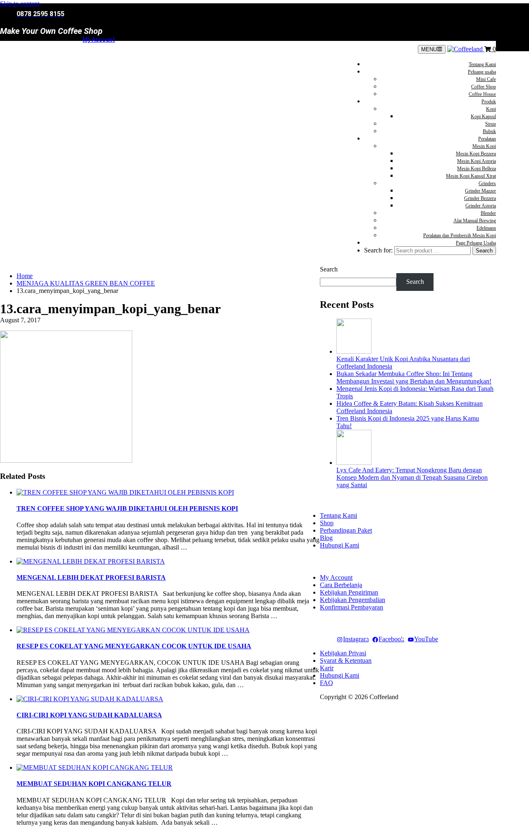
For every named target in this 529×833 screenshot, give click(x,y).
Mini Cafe (486, 79)
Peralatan (487, 139)
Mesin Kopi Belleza (476, 168)
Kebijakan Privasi (343, 653)
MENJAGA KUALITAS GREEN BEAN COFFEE (86, 283)
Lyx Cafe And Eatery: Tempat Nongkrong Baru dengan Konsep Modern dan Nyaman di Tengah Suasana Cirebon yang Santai (412, 477)
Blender (488, 213)
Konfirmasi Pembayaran (351, 607)
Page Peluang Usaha (476, 243)
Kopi (491, 109)
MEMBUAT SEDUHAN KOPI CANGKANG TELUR (94, 783)
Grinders (487, 183)
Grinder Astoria (480, 206)
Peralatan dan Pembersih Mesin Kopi (459, 235)
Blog (326, 537)
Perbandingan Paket (346, 530)
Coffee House (482, 94)
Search (329, 269)
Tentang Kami (482, 64)
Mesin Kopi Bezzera (476, 154)
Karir (327, 667)
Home (25, 275)
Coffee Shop (483, 87)
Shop (327, 522)
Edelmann (486, 228)
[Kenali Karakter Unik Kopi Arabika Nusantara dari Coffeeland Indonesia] (354, 351)
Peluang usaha (482, 72)
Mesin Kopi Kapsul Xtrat (471, 176)
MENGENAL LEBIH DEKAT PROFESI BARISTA (91, 577)
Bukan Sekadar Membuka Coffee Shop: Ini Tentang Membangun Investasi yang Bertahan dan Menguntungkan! (413, 377)
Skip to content (19, 3)
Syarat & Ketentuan (346, 660)
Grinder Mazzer (480, 191)
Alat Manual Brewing (474, 221)
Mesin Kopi (484, 146)
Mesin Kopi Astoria (476, 161)
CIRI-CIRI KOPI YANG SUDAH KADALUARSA (89, 715)
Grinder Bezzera (480, 198)
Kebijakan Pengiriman (349, 592)
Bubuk (489, 131)
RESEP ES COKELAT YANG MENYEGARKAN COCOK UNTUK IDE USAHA (134, 646)
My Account (99, 39)
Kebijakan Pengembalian (352, 599)
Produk (488, 102)
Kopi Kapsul (483, 116)
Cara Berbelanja (341, 584)
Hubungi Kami (339, 545)
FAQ (326, 682)
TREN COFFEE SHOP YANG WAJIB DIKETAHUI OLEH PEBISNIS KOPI (127, 508)
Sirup (490, 124)
